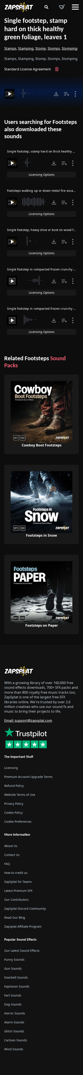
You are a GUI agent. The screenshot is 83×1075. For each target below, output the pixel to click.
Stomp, (41, 48)
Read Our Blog (14, 917)
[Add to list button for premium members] (66, 94)
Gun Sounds (13, 968)
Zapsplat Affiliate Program (23, 926)
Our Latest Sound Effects (22, 951)
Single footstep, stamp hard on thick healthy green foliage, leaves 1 (35, 29)
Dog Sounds (12, 1004)
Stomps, (54, 48)
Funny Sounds (14, 959)
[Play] (9, 94)
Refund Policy (14, 786)
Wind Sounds (13, 1049)
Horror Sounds (14, 1013)
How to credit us (15, 873)
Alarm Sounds (14, 1022)
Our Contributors (16, 900)
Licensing (11, 768)
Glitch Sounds (14, 1031)
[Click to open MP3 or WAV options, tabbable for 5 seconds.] (56, 94)
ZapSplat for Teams (18, 882)
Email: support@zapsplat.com (28, 720)
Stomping (69, 48)
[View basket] (62, 7)
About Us (10, 846)
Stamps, (10, 48)
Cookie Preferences (17, 822)
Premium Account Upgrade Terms (28, 777)
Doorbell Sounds (16, 977)
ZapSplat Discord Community (25, 908)
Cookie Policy (13, 813)
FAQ (7, 864)
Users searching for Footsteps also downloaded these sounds (40, 129)
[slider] (34, 93)
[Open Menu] (75, 7)
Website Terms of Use (19, 795)
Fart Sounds (12, 995)
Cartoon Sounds (15, 1040)
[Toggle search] (46, 7)
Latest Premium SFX (18, 891)
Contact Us (12, 855)
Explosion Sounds (16, 986)
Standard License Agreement (27, 69)
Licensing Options (41, 175)
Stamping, (26, 48)
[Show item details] (75, 94)
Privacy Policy (13, 804)
